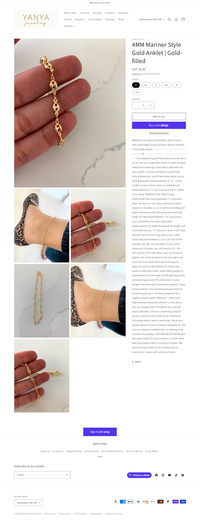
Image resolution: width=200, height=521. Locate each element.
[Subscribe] (66, 474)
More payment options (159, 133)
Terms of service (79, 514)
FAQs (100, 456)
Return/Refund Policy (112, 451)
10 (177, 85)
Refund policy (50, 514)
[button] (69, 26)
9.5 (166, 85)
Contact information (114, 514)
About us (45, 451)
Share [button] (138, 361)
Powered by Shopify (33, 514)
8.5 (146, 85)
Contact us (58, 451)
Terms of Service (134, 451)
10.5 (137, 92)
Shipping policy (96, 514)
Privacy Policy (92, 451)
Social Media (151, 451)
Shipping (136, 74)
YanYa (22, 514)
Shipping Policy (74, 451)
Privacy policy (64, 514)
